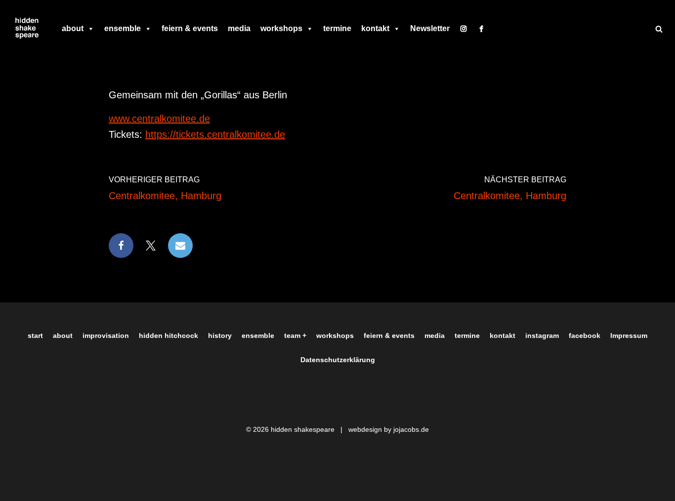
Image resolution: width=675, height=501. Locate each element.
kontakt (375, 28)
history (220, 335)
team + (295, 335)
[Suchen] (659, 29)
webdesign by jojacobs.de (388, 429)
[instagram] (463, 28)
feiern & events (190, 28)
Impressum (628, 335)
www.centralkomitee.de (159, 118)
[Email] (180, 245)
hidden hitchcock (168, 335)
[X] (150, 245)
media (239, 28)
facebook (584, 335)
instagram (542, 335)
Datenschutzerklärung (337, 360)
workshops (281, 28)
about (73, 28)
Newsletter (430, 28)
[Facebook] (121, 245)
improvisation (106, 335)
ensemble (122, 28)
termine (337, 28)
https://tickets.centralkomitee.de (215, 134)
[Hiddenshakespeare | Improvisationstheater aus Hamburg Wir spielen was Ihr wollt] (27, 28)
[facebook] (481, 28)
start (35, 335)
